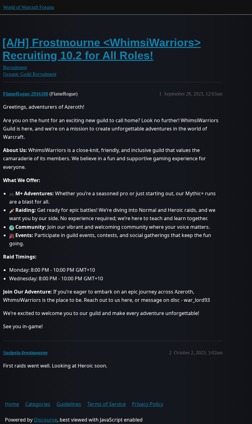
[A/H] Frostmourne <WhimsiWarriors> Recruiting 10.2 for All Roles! (101, 49)
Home (12, 404)
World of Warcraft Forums (28, 7)
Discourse (45, 419)
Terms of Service (106, 404)
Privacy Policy (147, 404)
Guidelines (69, 404)
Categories (37, 404)
